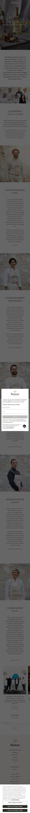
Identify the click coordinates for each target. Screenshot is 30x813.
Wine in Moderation (11, 426)
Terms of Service (20, 419)
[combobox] (15, 407)
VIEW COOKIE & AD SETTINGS (15, 802)
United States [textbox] (6, 407)
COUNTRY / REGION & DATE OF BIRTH (11, 404)
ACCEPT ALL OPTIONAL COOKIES (15, 810)
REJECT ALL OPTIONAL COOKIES (15, 806)
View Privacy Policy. (15, 799)
